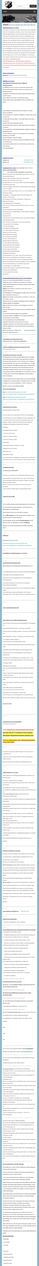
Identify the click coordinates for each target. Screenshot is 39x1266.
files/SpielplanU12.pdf (28, 162)
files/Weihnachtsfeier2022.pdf (9, 723)
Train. (16, 24)
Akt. (12, 24)
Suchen (33, 6)
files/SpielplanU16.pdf (28, 160)
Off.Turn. (28, 24)
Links (34, 24)
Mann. (19, 24)
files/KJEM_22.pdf (25, 911)
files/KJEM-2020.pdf (22, 1006)
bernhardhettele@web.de (27, 1051)
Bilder (32, 24)
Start (10, 24)
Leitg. (14, 24)
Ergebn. (21, 24)
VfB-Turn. (25, 24)
